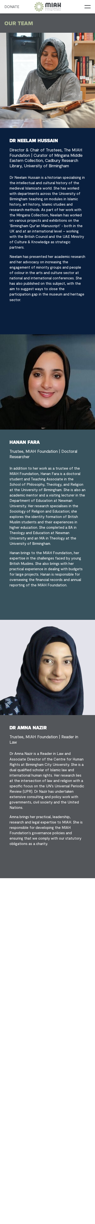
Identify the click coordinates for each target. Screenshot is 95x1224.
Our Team (18, 23)
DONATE (11, 6)
